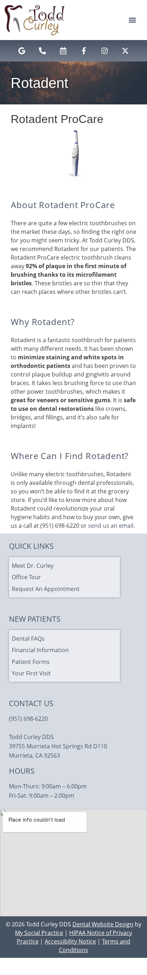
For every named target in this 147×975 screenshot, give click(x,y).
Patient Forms (31, 662)
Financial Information (40, 650)
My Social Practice (39, 933)
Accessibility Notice (70, 941)
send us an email (110, 526)
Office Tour (26, 577)
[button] (132, 20)
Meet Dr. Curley (33, 566)
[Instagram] (104, 51)
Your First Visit (31, 673)
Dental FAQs (28, 638)
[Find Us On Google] (22, 51)
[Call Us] (42, 51)
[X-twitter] (125, 51)
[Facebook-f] (84, 51)
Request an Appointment (46, 589)
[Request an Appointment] (63, 51)
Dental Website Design (102, 924)
